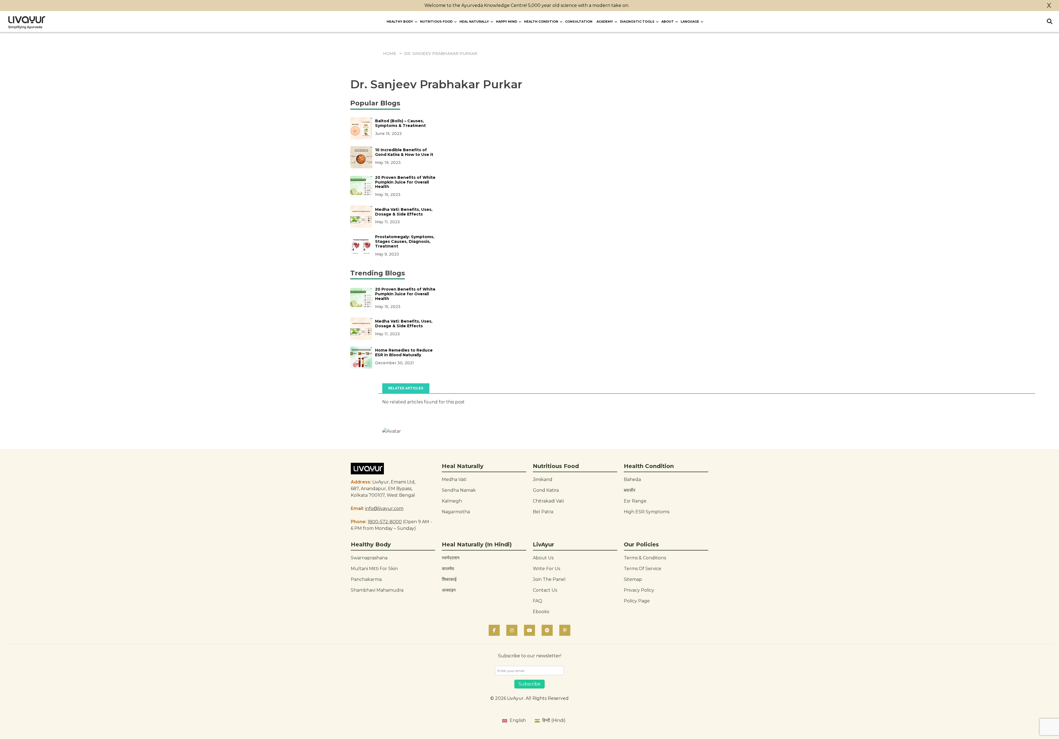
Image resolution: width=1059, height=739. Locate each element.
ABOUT (667, 21)
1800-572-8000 (385, 521)
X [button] (1049, 5)
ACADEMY (605, 21)
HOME (389, 53)
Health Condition (541, 21)
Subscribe (529, 684)
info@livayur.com (384, 508)
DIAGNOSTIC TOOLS (637, 21)
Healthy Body (400, 21)
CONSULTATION (578, 21)
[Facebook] (494, 630)
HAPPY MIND (506, 21)
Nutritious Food (436, 21)
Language (690, 21)
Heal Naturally (474, 21)
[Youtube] (529, 630)
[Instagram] (511, 630)
